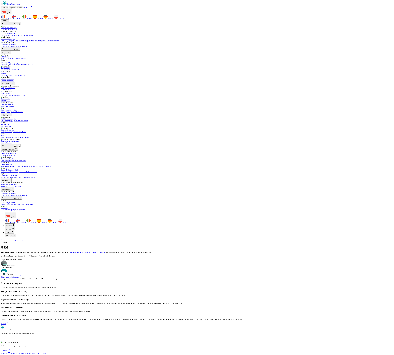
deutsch (51, 18)
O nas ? (19, 7)
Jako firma (6, 180)
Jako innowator (7, 189)
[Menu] (1, 4)
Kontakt (13, 353)
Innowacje (11, 23)
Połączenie (5, 20)
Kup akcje (28, 7)
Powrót (4, 324)
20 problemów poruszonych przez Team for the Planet (87, 252)
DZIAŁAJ (11, 145)
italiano (29, 18)
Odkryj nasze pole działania (11, 277)
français (9, 18)
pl (9, 12)
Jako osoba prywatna (9, 149)
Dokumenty (6, 114)
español (40, 18)
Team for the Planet (13, 4)
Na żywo (6, 52)
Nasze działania (8, 83)
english (19, 18)
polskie (61, 18)
